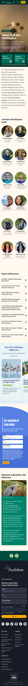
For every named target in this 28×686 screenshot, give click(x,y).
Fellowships (18, 637)
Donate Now (4, 664)
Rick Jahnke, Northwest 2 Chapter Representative (11, 329)
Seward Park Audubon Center (11, 518)
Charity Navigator (14, 676)
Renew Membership (6, 669)
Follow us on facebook (11, 556)
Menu (3, 2)
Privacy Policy (8, 451)
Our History (4, 637)
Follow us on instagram (17, 556)
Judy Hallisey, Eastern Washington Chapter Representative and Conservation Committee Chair (12, 307)
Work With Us (18, 634)
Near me (14, 2)
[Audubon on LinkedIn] (16, 624)
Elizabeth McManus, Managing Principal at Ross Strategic (10, 300)
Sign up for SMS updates (19, 645)
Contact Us (18, 642)
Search (18, 2)
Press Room (18, 640)
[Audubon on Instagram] (3, 624)
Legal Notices (7, 684)
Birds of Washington (6, 57)
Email (4, 436)
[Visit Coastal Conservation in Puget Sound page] (11, 379)
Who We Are (4, 634)
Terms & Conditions (11, 459)
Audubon (8, 2)
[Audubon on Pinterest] (25, 624)
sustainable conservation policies (12, 534)
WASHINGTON (8, 385)
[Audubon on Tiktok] (20, 624)
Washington (7, 30)
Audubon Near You (6, 659)
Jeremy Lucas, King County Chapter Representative (12, 335)
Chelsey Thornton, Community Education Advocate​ (10, 286)
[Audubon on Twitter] (11, 624)
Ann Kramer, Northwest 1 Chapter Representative (11, 322)
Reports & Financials (6, 648)
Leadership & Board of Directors (6, 640)
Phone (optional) (6, 445)
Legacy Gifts (4, 666)
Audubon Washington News (19, 58)
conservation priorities (15, 92)
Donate (23, 2)
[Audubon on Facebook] (7, 624)
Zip (4, 440)
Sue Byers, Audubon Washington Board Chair (11, 280)
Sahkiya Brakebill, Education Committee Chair (10, 293)
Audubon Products (6, 661)
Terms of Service (16, 451)
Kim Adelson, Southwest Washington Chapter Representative (12, 315)
